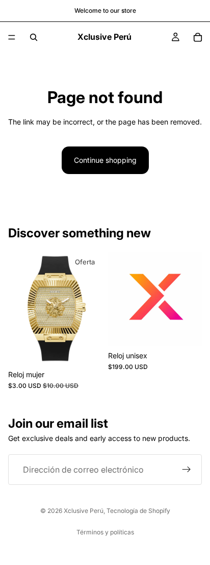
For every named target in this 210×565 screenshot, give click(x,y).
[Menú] (11, 37)
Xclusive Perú (83, 510)
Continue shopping (105, 160)
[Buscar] (33, 37)
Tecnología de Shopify (138, 510)
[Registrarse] (186, 469)
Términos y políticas (105, 532)
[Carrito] (198, 37)
